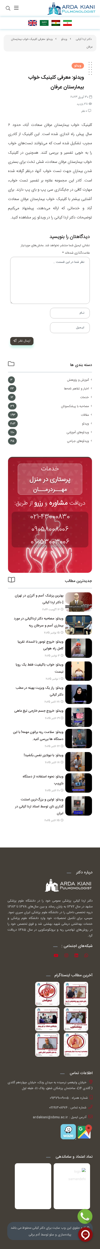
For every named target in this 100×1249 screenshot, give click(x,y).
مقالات (85, 415)
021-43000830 (50, 517)
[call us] (84, 1216)
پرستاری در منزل (50, 479)
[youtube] (58, 956)
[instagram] (68, 956)
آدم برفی (34, 1234)
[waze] (68, 1131)
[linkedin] (78, 956)
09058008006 (50, 529)
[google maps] (84, 1131)
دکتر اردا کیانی (84, 39)
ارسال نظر (24, 341)
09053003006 (50, 542)
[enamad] (33, 1186)
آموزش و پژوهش (78, 380)
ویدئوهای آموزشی (78, 432)
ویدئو (64, 39)
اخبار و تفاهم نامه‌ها (76, 388)
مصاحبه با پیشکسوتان (75, 406)
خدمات (84, 397)
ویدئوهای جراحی (78, 441)
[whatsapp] (87, 956)
